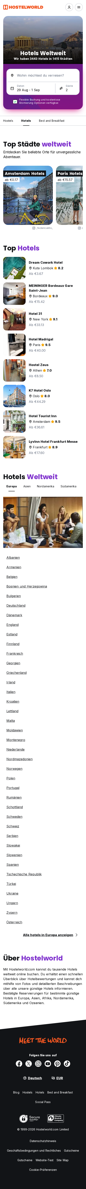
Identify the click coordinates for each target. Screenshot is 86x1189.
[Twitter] (28, 1063)
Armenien (13, 567)
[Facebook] (19, 1063)
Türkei (11, 884)
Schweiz (12, 826)
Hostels (28, 1092)
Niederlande (15, 749)
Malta (10, 721)
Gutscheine (71, 1150)
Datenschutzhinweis (43, 1141)
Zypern (11, 913)
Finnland (12, 644)
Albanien (13, 558)
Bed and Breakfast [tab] (51, 120)
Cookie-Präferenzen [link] (43, 1169)
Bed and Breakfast (60, 1092)
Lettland (12, 711)
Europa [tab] (11, 486)
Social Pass (43, 1102)
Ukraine (12, 893)
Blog (16, 1092)
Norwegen (14, 769)
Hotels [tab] (26, 120)
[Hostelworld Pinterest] (57, 1063)
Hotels (40, 1092)
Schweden (14, 817)
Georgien (13, 663)
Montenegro (15, 740)
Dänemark (14, 615)
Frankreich (14, 653)
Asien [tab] (27, 486)
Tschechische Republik (24, 874)
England (12, 625)
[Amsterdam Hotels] (28, 195)
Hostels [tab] (8, 120)
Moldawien (14, 730)
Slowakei (13, 845)
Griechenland (16, 673)
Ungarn (12, 903)
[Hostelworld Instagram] (38, 1063)
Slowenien (14, 855)
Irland (10, 682)
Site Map (63, 1160)
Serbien (12, 836)
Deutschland (15, 605)
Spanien (12, 865)
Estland (11, 634)
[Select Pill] (69, 7)
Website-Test (44, 1160)
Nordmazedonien (19, 759)
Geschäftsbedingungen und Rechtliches (34, 1150)
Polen (10, 778)
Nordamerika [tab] (45, 486)
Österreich (14, 922)
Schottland (14, 807)
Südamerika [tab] (68, 486)
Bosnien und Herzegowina (26, 586)
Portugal (12, 788)
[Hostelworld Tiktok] (67, 1063)
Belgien (11, 577)
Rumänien (14, 797)
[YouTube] (48, 1063)
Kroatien (12, 701)
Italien (10, 692)
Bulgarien (13, 596)
